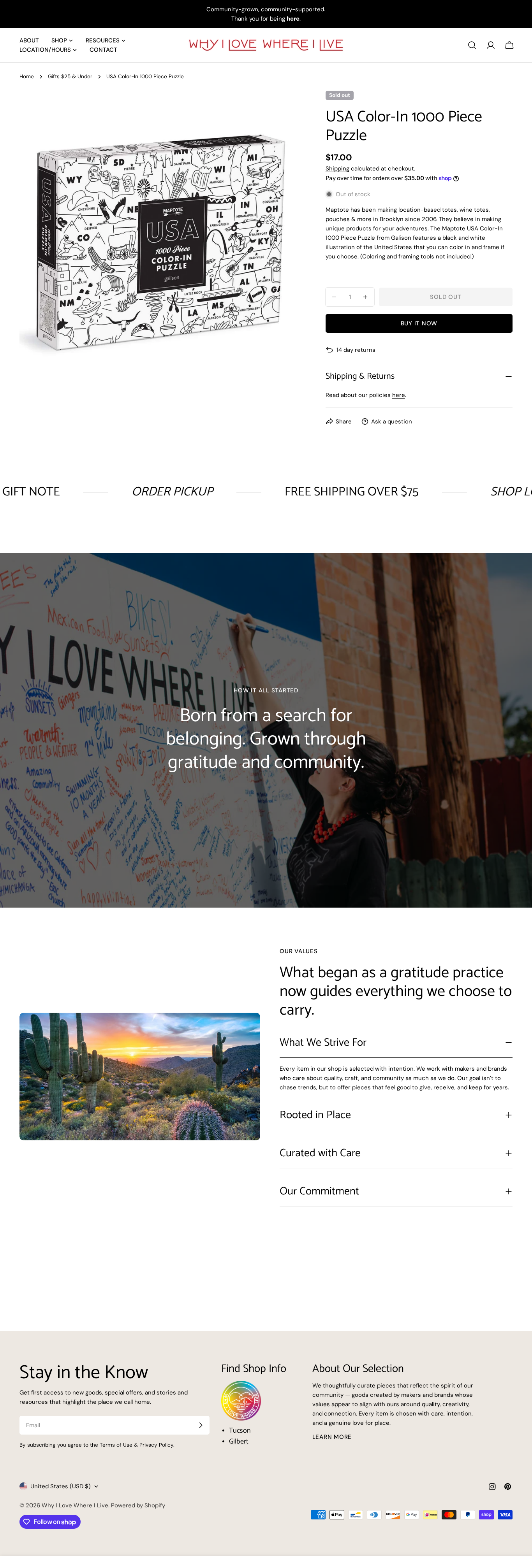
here (398, 395)
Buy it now (419, 323)
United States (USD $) (60, 1486)
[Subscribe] (200, 1425)
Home (26, 76)
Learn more (332, 1437)
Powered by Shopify (138, 1505)
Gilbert (238, 1441)
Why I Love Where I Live (75, 1505)
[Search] (472, 45)
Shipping (337, 168)
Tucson (240, 1431)
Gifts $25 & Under (70, 76)
